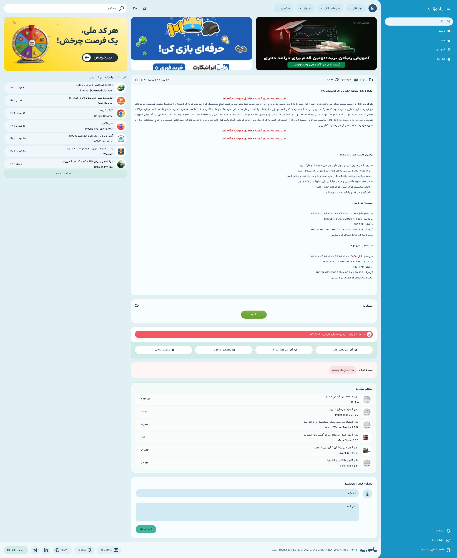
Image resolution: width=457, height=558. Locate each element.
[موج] (316, 44)
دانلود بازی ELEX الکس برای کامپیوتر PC (347, 91)
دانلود (253, 315)
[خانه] (372, 8)
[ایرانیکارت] (191, 44)
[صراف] (65, 44)
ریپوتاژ (363, 80)
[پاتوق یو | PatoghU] (436, 9)
